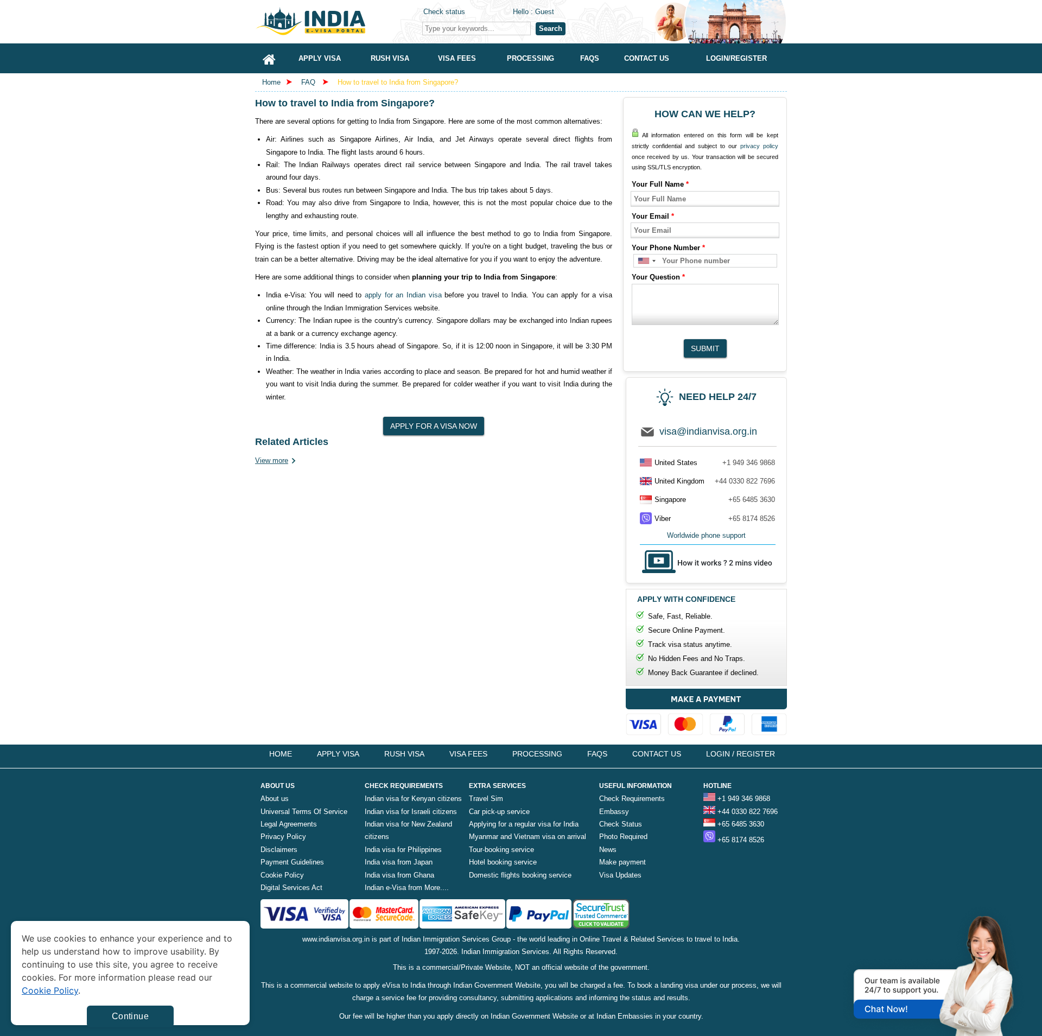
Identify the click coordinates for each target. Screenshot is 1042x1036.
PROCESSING (537, 753)
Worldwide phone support (706, 535)
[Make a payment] (706, 714)
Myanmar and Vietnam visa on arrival (527, 836)
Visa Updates (620, 875)
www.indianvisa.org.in (336, 939)
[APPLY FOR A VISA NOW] (433, 422)
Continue (130, 1016)
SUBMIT (705, 348)
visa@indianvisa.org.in (708, 431)
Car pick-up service (499, 812)
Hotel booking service (503, 862)
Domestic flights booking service (520, 875)
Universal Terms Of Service (303, 812)
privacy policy (759, 146)
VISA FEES (468, 753)
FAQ (308, 82)
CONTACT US (656, 753)
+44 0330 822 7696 (745, 481)
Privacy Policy (283, 836)
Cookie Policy (282, 875)
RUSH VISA (404, 753)
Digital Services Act (291, 888)
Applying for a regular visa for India (524, 824)
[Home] (269, 58)
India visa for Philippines (403, 850)
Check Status (620, 824)
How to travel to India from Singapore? (398, 82)
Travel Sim (486, 799)
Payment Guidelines (292, 862)
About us (274, 799)
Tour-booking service (501, 850)
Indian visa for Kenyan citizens (413, 799)
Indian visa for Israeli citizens (411, 812)
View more (271, 460)
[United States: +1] (646, 261)
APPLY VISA (338, 753)
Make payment (622, 862)
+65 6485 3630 (751, 499)
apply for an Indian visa (403, 295)
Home (271, 82)
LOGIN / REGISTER (740, 753)
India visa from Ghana (399, 875)
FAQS (597, 753)
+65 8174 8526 (751, 518)
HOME (280, 753)
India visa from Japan (399, 862)
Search (550, 28)
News (608, 850)
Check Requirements (632, 799)
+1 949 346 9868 (748, 463)
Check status (444, 12)
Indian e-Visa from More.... (407, 888)
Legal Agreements (288, 824)
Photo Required (623, 836)
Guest (544, 12)
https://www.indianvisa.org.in (336, 21)
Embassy (614, 812)
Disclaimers (278, 850)
